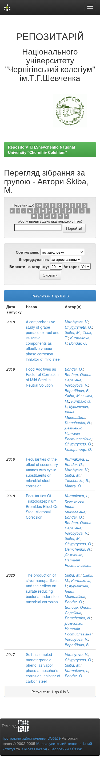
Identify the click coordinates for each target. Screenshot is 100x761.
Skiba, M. (73, 332)
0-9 (39, 205)
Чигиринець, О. (78, 449)
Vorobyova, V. (76, 321)
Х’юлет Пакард (34, 748)
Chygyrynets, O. (78, 327)
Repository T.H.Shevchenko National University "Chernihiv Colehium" (41, 149)
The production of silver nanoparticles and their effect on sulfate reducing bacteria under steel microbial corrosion (42, 588)
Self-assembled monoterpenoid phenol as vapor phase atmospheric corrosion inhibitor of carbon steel (43, 668)
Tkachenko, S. (77, 480)
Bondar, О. (74, 517)
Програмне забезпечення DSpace (31, 738)
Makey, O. (73, 485)
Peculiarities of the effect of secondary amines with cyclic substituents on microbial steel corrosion (42, 472)
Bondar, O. (78, 343)
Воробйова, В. (77, 390)
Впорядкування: (34, 259)
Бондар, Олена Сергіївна (78, 377)
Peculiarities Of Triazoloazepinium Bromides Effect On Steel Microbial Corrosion (42, 506)
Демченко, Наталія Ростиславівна (78, 433)
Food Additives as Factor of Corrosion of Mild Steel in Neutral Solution (42, 377)
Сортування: (27, 252)
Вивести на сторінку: (29, 266)
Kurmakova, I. (76, 459)
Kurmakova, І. (76, 495)
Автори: (71, 266)
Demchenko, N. (78, 422)
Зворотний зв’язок (66, 748)
